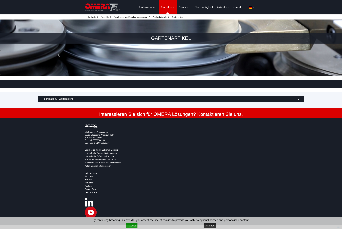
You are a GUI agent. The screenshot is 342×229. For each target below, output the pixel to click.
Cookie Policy (91, 192)
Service (183, 7)
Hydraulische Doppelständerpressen (101, 153)
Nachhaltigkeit (204, 7)
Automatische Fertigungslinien (98, 166)
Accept (132, 225)
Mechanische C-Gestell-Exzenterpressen (103, 163)
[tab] (171, 99)
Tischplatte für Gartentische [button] (58, 98)
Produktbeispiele (159, 17)
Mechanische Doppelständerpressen (101, 159)
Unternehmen (148, 7)
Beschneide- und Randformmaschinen (130, 17)
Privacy (210, 225)
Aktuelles (223, 7)
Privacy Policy (91, 189)
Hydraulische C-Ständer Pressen (99, 156)
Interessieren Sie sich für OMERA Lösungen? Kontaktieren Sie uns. (171, 114)
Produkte (166, 7)
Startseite (92, 17)
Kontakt (237, 7)
